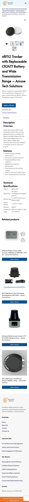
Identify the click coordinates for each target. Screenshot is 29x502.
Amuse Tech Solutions (17, 498)
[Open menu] (25, 3)
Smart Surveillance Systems (11, 473)
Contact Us (5, 431)
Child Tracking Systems (9, 469)
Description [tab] (6, 118)
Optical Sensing (12, 112)
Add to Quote (9, 105)
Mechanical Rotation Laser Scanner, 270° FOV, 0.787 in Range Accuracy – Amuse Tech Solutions (14, 338)
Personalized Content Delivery (11, 462)
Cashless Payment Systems (10, 465)
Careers (4, 428)
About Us (5, 425)
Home (4, 422)
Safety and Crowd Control (10, 447)
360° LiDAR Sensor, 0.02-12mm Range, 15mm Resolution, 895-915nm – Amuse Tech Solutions (13, 295)
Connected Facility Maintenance (12, 481)
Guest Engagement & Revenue (12, 451)
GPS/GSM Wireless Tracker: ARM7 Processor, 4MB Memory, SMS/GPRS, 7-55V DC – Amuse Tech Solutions (14, 252)
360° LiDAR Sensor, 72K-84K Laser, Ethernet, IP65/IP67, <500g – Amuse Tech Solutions (14, 380)
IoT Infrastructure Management (12, 443)
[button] (25, 19)
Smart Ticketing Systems (10, 477)
